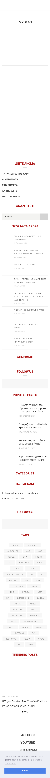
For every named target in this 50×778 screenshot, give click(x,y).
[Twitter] (13, 524)
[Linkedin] (25, 524)
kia (7, 598)
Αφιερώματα (10, 179)
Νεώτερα (6, 697)
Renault (10, 627)
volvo (41, 639)
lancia (40, 598)
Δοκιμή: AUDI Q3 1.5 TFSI (24, 265)
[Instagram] (31, 384)
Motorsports (11, 196)
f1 (42, 575)
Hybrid (11, 592)
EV (32, 575)
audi (40, 551)
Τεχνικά (14, 697)
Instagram (27, 750)
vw (19, 645)
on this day (17, 615)
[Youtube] (25, 384)
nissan (34, 610)
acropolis (32, 545)
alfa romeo (13, 551)
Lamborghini (23, 598)
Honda (34, 586)
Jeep (40, 592)
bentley (11, 557)
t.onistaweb (18, 499)
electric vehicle (15, 575)
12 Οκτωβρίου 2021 (27, 416)
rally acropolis (31, 621)
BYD (9, 563)
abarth (16, 545)
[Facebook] (19, 384)
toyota (27, 639)
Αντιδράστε (9, 190)
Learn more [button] (10, 763)
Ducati (17, 569)
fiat (26, 580)
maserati (18, 604)
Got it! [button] (25, 771)
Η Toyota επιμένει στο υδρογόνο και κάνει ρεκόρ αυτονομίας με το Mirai (33, 408)
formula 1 (18, 586)
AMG (28, 551)
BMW (25, 557)
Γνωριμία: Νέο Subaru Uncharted (29, 310)
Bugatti (39, 557)
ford (38, 580)
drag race (24, 563)
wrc (30, 645)
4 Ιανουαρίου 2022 (27, 448)
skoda (25, 627)
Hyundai (26, 592)
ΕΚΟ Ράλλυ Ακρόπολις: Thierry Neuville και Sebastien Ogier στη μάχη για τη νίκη (28, 296)
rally (13, 621)
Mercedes (17, 610)
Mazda (33, 604)
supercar (19, 633)
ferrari (12, 580)
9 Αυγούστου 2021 (26, 464)
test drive (11, 639)
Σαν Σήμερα (10, 185)
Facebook (28, 735)
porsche (34, 615)
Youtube (28, 743)
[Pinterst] (43, 524)
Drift (39, 563)
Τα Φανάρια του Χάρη (15, 173)
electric (32, 569)
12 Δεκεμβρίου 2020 (28, 432)
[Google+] (19, 524)
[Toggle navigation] (46, 4)
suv (34, 633)
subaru (39, 627)
